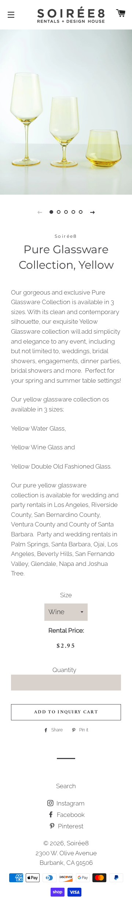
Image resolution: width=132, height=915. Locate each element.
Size (66, 595)
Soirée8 (78, 843)
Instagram (70, 803)
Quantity (64, 670)
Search (66, 786)
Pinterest (69, 826)
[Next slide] (92, 212)
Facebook (70, 814)
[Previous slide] (40, 212)
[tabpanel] (66, 111)
